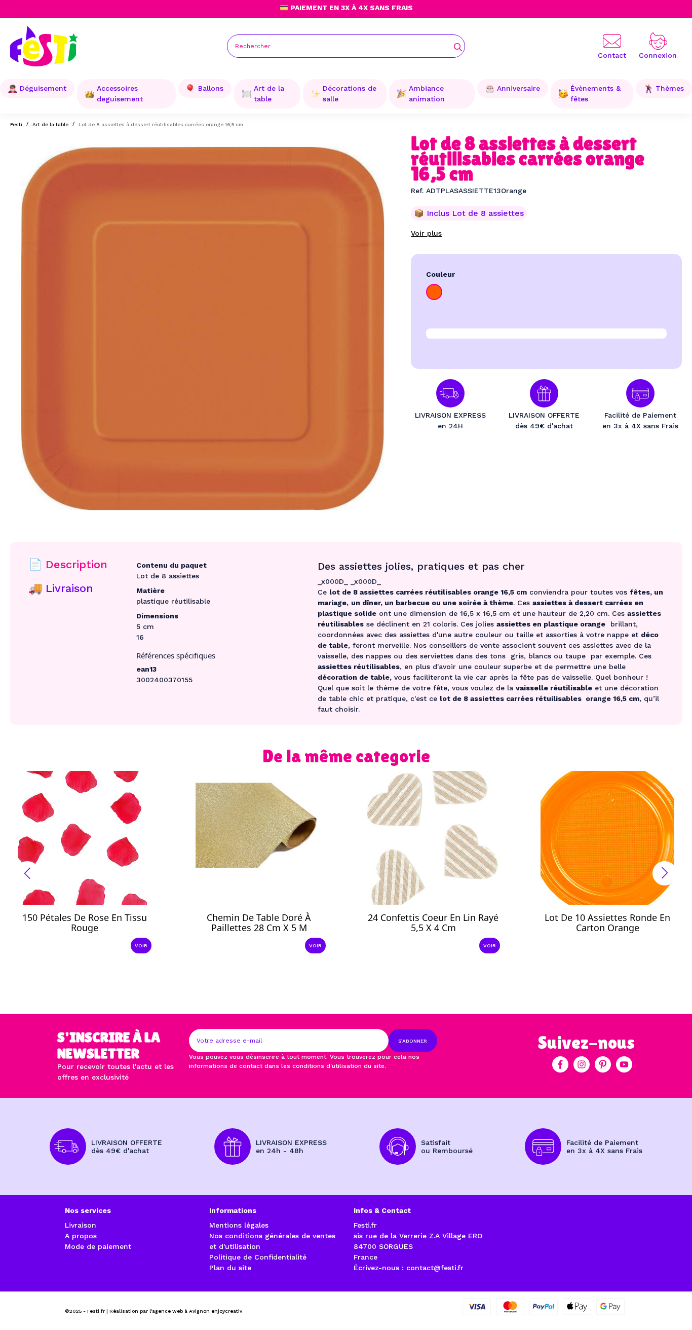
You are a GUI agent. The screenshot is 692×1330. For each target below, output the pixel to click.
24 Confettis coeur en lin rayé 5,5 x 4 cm (433, 922)
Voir (141, 945)
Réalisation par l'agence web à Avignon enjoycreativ (175, 1311)
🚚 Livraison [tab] (60, 588)
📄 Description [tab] (67, 564)
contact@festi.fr (435, 1268)
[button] (27, 873)
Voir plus (426, 233)
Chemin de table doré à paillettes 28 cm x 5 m (259, 922)
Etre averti (617, 920)
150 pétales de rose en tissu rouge (84, 922)
